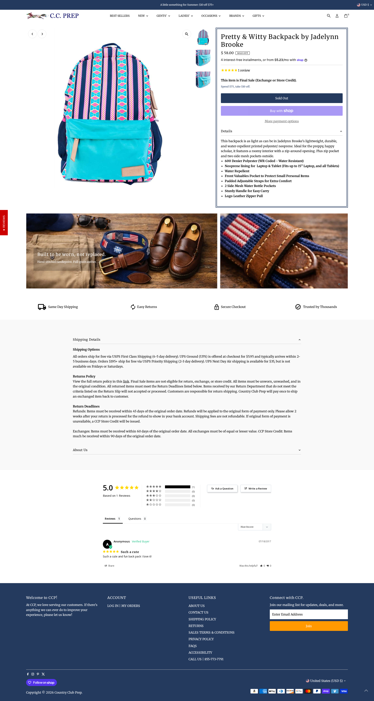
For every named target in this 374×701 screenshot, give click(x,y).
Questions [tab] (134, 518)
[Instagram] (32, 674)
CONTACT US (198, 612)
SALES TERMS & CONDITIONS (212, 632)
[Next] (42, 34)
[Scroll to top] (366, 690)
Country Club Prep (68, 692)
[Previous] (32, 34)
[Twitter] (43, 674)
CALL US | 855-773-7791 (206, 659)
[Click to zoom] (186, 34)
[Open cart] (346, 16)
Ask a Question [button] (224, 488)
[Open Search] (329, 16)
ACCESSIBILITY (200, 652)
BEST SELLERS (120, 16)
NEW (141, 16)
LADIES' (184, 16)
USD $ (365, 4)
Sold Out (281, 98)
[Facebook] (28, 674)
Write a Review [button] (258, 488)
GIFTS (257, 16)
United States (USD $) (326, 681)
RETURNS (196, 626)
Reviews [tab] (110, 518)
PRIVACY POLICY (201, 639)
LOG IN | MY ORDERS (123, 606)
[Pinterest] (38, 674)
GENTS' (162, 16)
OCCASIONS (209, 16)
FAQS (193, 646)
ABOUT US (197, 606)
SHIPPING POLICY (202, 619)
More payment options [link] (282, 121)
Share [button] (111, 565)
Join (309, 626)
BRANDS (235, 16)
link (126, 381)
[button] (262, 565)
